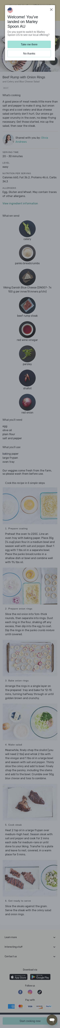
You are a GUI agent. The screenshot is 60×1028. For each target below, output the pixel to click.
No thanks (29, 53)
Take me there (29, 44)
